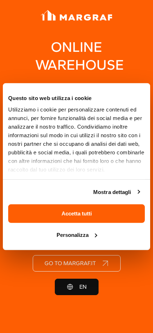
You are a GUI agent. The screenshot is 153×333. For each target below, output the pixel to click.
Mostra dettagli (112, 192)
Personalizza (73, 235)
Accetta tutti (77, 213)
